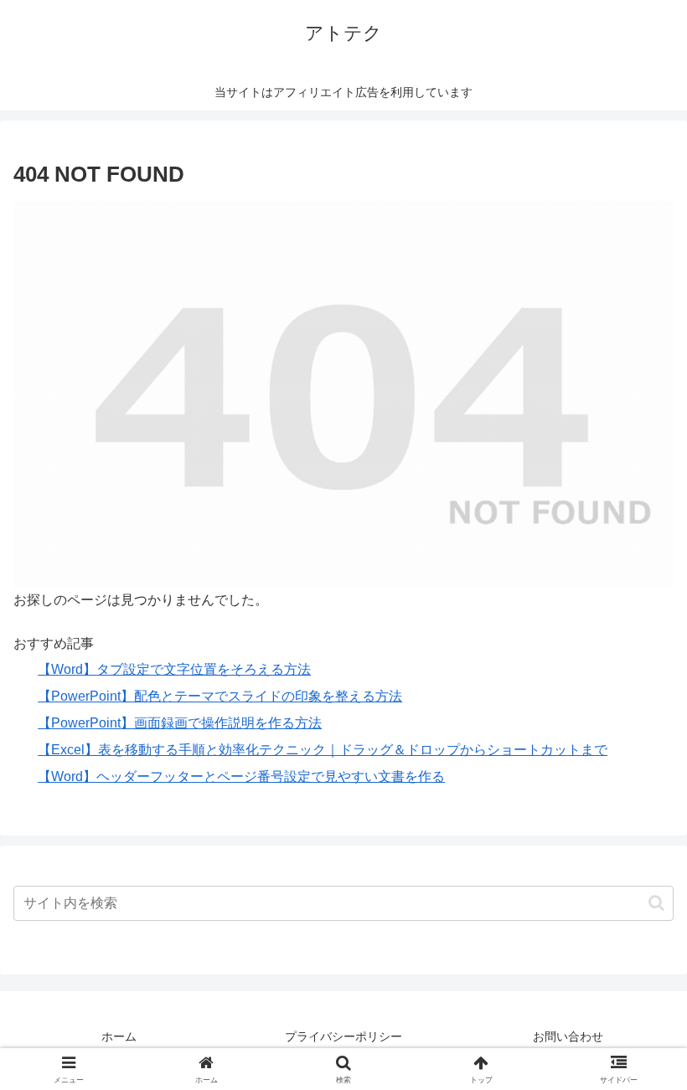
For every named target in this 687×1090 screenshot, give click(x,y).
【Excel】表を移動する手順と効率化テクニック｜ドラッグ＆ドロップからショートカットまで (322, 750)
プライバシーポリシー (343, 1036)
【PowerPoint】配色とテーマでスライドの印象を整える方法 (220, 696)
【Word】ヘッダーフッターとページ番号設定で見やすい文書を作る (241, 776)
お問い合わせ (568, 1036)
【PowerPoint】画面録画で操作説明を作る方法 (180, 723)
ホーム (119, 1036)
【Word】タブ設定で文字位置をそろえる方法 (174, 669)
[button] (656, 903)
